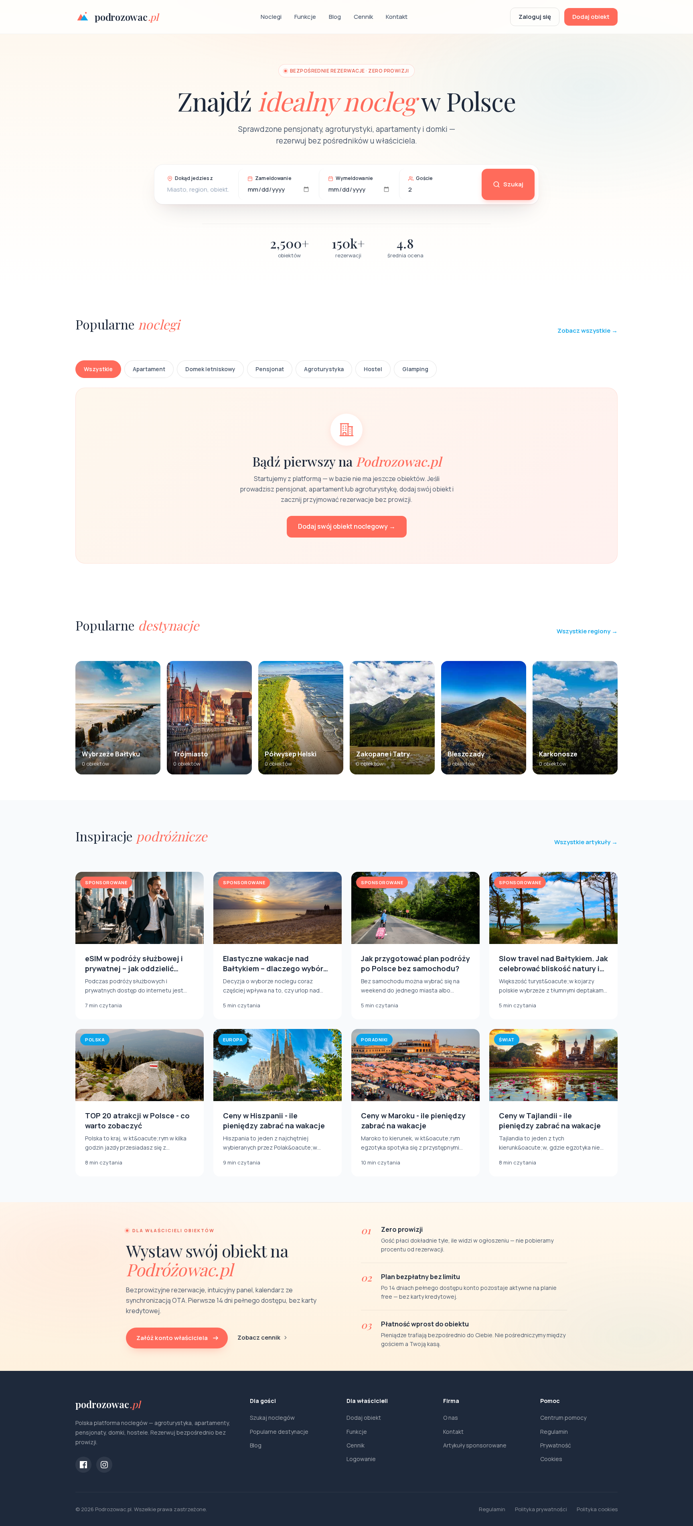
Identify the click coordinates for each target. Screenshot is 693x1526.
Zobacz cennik (258, 1337)
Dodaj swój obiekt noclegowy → (346, 526)
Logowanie (361, 1459)
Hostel (373, 369)
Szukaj (513, 184)
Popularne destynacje (279, 1431)
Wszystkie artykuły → (586, 842)
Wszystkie (98, 369)
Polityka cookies (597, 1509)
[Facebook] (83, 1465)
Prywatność (555, 1445)
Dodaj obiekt (591, 16)
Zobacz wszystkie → (587, 330)
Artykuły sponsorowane (475, 1445)
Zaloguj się (535, 16)
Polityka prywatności (541, 1509)
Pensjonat (269, 369)
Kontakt (396, 16)
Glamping (415, 369)
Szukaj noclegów (272, 1417)
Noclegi (271, 16)
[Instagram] (104, 1465)
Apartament (149, 369)
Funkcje (305, 16)
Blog (335, 16)
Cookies (551, 1459)
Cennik (363, 16)
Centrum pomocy (563, 1417)
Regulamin (554, 1431)
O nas (450, 1417)
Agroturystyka (324, 369)
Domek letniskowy (210, 369)
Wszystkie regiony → (587, 631)
